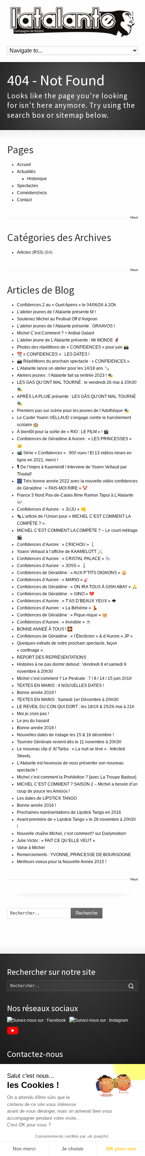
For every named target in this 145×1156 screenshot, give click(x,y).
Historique (37, 178)
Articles (24, 252)
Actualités (26, 171)
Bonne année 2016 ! (36, 805)
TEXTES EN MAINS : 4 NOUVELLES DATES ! (60, 685)
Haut (134, 217)
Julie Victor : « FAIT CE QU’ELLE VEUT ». (56, 840)
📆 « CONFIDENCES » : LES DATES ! (53, 354)
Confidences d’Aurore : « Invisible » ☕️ (54, 622)
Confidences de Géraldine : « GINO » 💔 (55, 593)
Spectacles (27, 185)
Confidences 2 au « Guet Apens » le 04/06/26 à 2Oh (66, 304)
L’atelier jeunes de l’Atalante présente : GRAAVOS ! (66, 326)
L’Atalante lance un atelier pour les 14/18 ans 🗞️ (63, 368)
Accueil (24, 164)
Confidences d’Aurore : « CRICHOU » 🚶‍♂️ (56, 544)
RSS (37, 252)
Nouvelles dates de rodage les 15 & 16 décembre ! (65, 734)
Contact (24, 199)
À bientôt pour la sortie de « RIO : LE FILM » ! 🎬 (63, 431)
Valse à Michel (31, 847)
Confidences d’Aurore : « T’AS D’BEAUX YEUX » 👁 (66, 600)
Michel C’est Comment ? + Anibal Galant (55, 333)
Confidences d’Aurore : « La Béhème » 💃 (57, 607)
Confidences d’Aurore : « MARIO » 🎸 (53, 579)
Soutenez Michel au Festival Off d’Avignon (57, 318)
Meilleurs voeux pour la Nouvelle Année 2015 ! (61, 861)
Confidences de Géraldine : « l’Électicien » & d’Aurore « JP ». (75, 636)
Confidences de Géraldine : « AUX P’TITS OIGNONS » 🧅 (72, 572)
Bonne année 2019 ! (36, 692)
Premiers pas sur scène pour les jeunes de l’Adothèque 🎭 (73, 410)
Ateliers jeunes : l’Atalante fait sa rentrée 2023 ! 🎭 (65, 375)
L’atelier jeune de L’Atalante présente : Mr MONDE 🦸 (68, 340)
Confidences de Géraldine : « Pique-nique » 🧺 (62, 615)
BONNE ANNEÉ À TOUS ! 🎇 (44, 629)
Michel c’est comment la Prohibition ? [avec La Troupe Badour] (76, 777)
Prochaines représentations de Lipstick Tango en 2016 (69, 812)
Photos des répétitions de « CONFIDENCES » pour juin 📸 (73, 347)
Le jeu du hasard (33, 720)
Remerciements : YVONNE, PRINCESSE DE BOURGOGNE (74, 854)
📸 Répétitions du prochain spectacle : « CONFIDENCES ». (74, 361)
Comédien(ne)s (32, 192)
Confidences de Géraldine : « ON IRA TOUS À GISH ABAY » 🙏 (77, 586)
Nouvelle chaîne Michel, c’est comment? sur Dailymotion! (71, 833)
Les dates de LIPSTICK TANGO (47, 798)
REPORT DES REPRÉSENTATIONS (51, 657)
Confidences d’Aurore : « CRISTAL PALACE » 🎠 (64, 558)
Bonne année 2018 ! (36, 727)
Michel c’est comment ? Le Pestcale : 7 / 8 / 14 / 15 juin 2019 (74, 678)
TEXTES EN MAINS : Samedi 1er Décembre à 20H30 (68, 699)
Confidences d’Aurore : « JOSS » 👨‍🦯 (51, 565)
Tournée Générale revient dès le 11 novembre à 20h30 (69, 741)
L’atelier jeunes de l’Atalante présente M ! (56, 311)
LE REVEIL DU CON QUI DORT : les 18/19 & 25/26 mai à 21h (75, 706)
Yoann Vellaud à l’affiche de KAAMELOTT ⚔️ (60, 551)
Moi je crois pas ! (33, 713)
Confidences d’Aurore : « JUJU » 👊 (51, 509)
